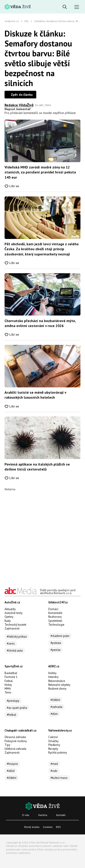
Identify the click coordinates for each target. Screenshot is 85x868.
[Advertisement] (42, 533)
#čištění (55, 700)
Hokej (8, 685)
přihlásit (70, 113)
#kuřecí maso (59, 778)
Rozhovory (55, 617)
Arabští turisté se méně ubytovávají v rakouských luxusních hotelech (35, 395)
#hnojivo (12, 764)
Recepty (53, 749)
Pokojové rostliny (16, 741)
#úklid (11, 771)
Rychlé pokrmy (57, 752)
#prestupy (13, 701)
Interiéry (53, 677)
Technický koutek (15, 625)
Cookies (48, 827)
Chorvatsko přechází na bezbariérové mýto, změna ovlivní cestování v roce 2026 (40, 323)
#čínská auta (15, 650)
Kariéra (42, 815)
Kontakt (61, 815)
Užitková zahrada (15, 749)
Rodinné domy (57, 689)
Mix (26, 21)
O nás (25, 815)
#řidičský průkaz (17, 637)
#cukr (54, 771)
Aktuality (10, 609)
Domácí (53, 609)
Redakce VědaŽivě (19, 105)
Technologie (56, 625)
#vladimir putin (60, 636)
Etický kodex (31, 827)
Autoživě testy (13, 613)
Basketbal (11, 673)
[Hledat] (64, 7)
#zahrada (56, 707)
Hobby (52, 673)
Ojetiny (9, 617)
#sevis (11, 643)
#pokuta (56, 643)
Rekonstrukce (56, 681)
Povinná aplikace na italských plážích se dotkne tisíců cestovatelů (37, 466)
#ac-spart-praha (17, 708)
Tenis (8, 692)
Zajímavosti (12, 628)
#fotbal (11, 715)
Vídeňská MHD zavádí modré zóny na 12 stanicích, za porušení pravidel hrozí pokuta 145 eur (40, 172)
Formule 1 (11, 677)
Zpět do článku (22, 95)
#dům (54, 714)
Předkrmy (54, 745)
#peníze (56, 650)
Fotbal (9, 681)
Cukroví (53, 737)
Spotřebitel (55, 621)
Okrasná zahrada (15, 737)
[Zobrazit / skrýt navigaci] (76, 7)
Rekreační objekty (59, 685)
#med (54, 764)
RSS (58, 827)
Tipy (7, 745)
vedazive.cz (12, 21)
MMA (8, 689)
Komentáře (55, 613)
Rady (8, 621)
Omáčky (53, 741)
